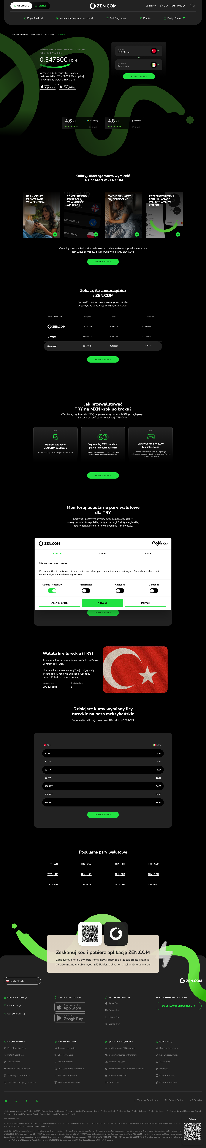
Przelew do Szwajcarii (13, 1114)
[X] (16, 1100)
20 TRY (48, 770)
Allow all (102, 603)
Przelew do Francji (30, 1114)
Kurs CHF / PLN (69, 1123)
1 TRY (47, 753)
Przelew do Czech (108, 1111)
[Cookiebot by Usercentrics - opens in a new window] (154, 543)
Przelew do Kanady (139, 1111)
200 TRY (49, 794)
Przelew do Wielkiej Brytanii (52, 1111)
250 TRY (49, 802)
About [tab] (148, 553)
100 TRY (49, 786)
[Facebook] (26, 1100)
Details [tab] (103, 553)
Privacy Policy (176, 1100)
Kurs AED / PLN (83, 1123)
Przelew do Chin (123, 1111)
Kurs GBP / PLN (54, 1123)
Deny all (145, 603)
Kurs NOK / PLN (141, 1123)
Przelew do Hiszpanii (48, 1114)
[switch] (86, 590)
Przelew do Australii (66, 1114)
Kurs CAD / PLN (98, 1123)
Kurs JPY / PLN (127, 1123)
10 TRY (48, 761)
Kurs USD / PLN (40, 1123)
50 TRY (48, 778)
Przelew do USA (33, 1111)
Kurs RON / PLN (29, 1126)
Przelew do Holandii (157, 1111)
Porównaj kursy (43, 1126)
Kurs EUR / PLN (25, 1123)
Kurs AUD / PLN (113, 1123)
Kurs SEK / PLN (156, 1123)
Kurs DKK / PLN (170, 1123)
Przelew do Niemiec (91, 1111)
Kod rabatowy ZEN (11, 1118)
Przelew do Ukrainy (74, 1111)
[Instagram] (37, 1100)
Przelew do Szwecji (193, 1111)
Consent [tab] (57, 553)
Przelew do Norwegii (175, 1111)
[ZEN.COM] (188, 981)
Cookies (198, 1100)
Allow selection (59, 603)
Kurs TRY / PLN (15, 1126)
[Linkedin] (6, 1100)
